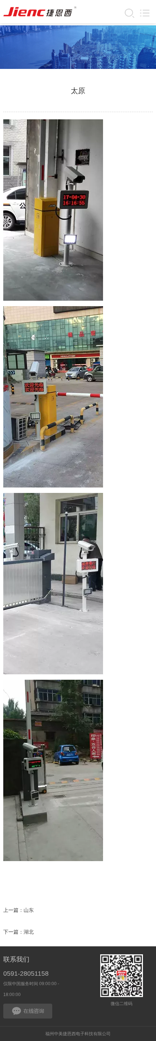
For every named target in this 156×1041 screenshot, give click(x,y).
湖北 (29, 932)
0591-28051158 (26, 973)
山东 (29, 910)
